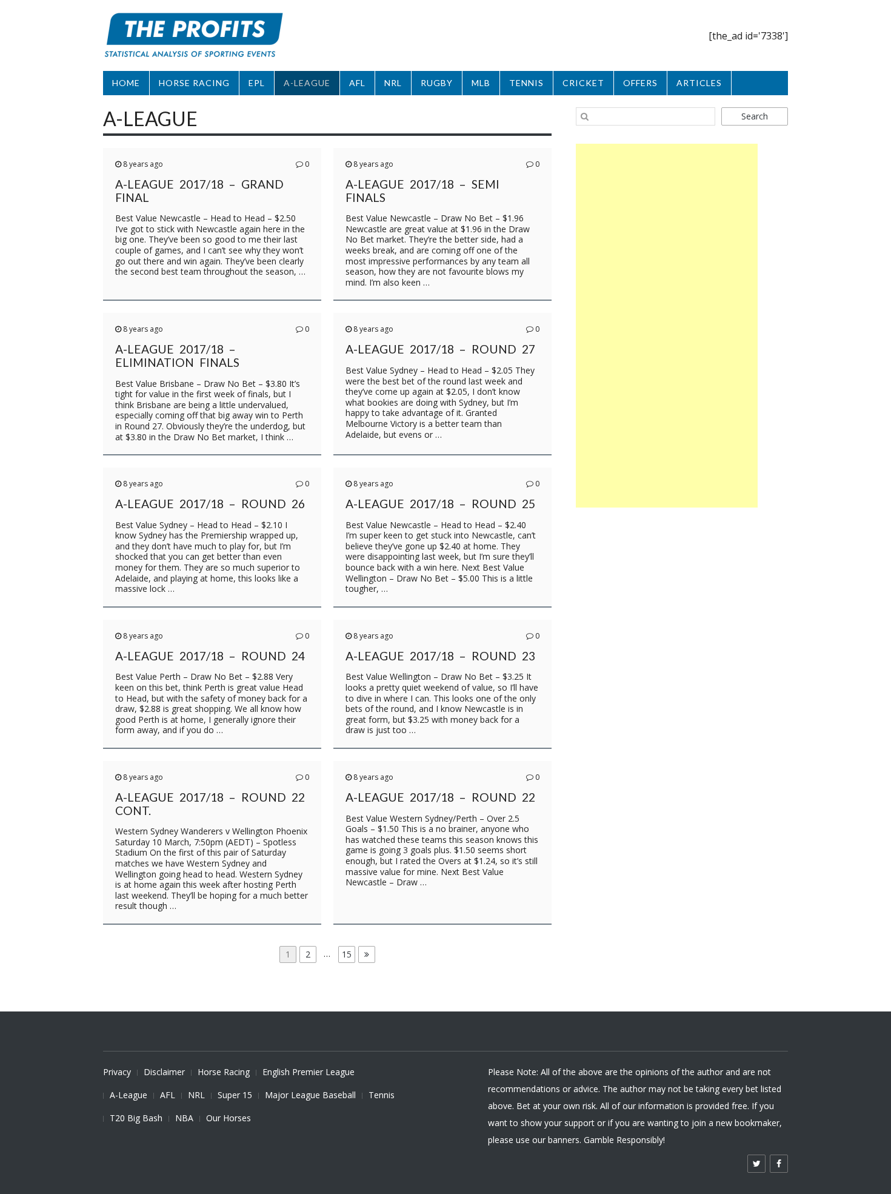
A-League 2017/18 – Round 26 (210, 504)
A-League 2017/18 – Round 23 (440, 656)
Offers (640, 83)
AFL (357, 83)
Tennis (382, 1095)
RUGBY (437, 83)
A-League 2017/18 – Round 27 (440, 349)
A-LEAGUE (307, 83)
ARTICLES (699, 83)
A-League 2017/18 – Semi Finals (422, 190)
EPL (257, 83)
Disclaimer (164, 1072)
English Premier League (308, 1072)
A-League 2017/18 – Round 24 (210, 656)
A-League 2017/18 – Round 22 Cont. (210, 803)
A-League (128, 1095)
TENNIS (526, 83)
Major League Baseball (310, 1095)
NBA (184, 1118)
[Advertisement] (667, 326)
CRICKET (583, 83)
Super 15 (235, 1095)
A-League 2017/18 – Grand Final (199, 190)
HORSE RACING (194, 83)
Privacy (117, 1072)
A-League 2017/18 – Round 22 (440, 797)
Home (126, 83)
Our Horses (228, 1118)
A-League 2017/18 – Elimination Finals (177, 355)
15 (348, 954)
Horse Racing (224, 1072)
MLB (481, 83)
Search (754, 116)
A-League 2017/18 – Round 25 (440, 504)
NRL (393, 83)
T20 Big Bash (136, 1118)
